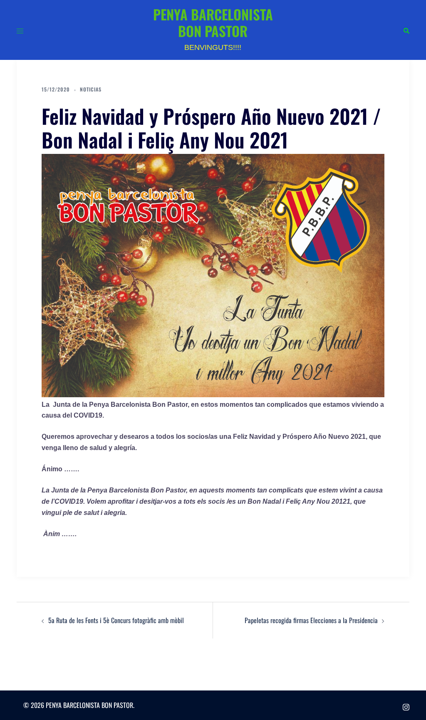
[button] (406, 30)
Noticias (91, 89)
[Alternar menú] (20, 30)
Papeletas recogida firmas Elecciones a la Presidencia (311, 620)
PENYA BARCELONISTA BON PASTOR (213, 22)
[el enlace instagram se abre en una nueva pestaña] (406, 705)
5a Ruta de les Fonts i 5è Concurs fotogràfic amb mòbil (116, 620)
